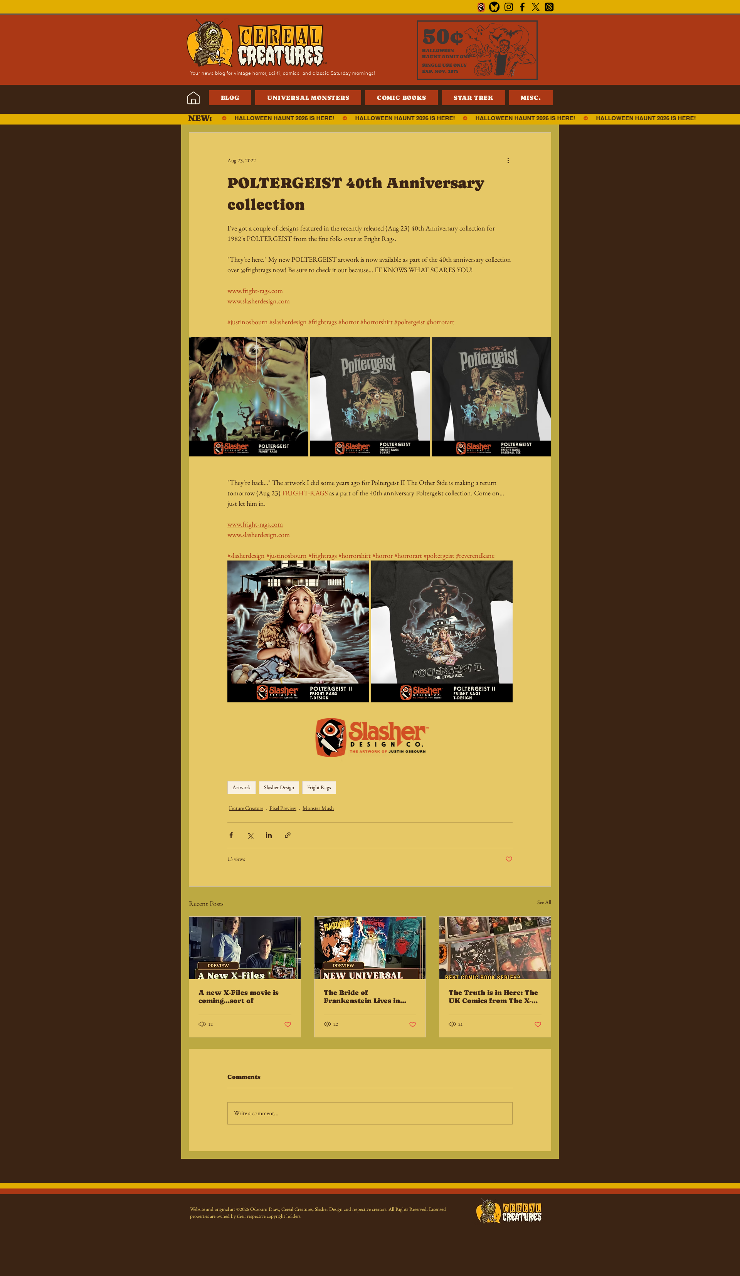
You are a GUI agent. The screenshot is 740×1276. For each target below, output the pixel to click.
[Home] (193, 98)
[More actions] (508, 160)
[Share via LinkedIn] (268, 835)
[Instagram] (509, 7)
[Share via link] (287, 835)
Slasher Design (279, 787)
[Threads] (549, 7)
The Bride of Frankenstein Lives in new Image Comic (362, 996)
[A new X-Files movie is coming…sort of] (245, 948)
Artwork (241, 787)
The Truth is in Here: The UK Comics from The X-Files (493, 996)
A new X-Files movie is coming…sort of (238, 996)
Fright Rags (319, 787)
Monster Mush (318, 808)
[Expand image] (248, 396)
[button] (531, 98)
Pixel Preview (282, 808)
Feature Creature (246, 808)
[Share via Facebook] (231, 835)
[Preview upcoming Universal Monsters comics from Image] (370, 948)
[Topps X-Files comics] (495, 948)
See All (544, 902)
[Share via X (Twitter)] (250, 835)
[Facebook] (522, 7)
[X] (536, 7)
